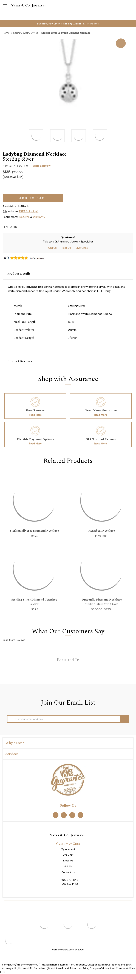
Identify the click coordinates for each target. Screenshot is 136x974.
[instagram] (72, 815)
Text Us (66, 248)
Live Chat (82, 248)
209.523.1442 (70, 883)
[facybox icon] (68, 38)
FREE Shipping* (28, 211)
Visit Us (68, 866)
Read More (35, 414)
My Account (68, 849)
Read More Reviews (14, 639)
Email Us (68, 860)
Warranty (39, 217)
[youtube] (80, 815)
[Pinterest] (35, 227)
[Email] (22, 227)
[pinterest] (63, 815)
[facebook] (55, 815)
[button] (68, 274)
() (130, 1)
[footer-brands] (68, 779)
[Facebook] (29, 227)
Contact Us (68, 872)
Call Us (52, 248)
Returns (24, 217)
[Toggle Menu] (5, 5)
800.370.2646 (69, 879)
